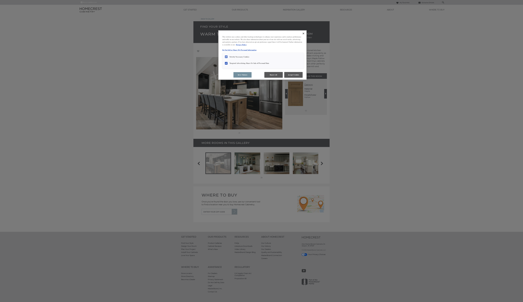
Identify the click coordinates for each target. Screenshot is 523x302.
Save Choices (242, 75)
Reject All (273, 75)
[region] (262, 55)
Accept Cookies (293, 75)
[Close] (303, 33)
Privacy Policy (241, 44)
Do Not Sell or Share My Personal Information (239, 50)
